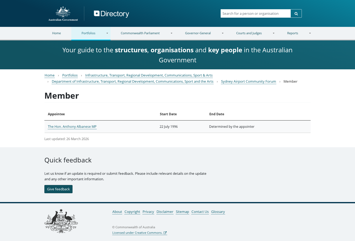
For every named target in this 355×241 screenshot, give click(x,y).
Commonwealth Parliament (135, 35)
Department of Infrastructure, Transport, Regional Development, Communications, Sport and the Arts (132, 81)
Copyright (132, 211)
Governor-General (193, 35)
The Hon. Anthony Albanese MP (72, 126)
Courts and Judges (244, 35)
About (117, 211)
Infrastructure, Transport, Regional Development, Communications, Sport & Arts (149, 75)
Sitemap (182, 211)
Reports (287, 35)
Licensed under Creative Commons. (137, 233)
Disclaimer (165, 211)
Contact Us (200, 211)
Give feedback (58, 189)
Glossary (218, 211)
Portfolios (83, 35)
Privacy (148, 211)
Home (56, 33)
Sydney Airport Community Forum (248, 81)
